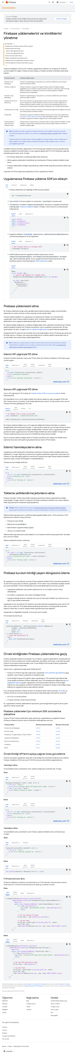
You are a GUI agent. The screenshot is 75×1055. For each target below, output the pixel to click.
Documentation (9, 8)
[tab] (7, 185)
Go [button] (30, 408)
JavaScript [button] (23, 185)
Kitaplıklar (5, 1009)
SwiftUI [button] (13, 214)
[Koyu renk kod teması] (67, 193)
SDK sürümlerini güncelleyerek (55, 673)
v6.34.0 (58, 728)
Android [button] (14, 185)
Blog (27, 1001)
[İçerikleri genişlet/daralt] (14, 44)
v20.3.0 (38, 728)
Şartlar (4, 1046)
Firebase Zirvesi (30, 1004)
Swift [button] (20, 214)
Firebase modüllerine (27, 207)
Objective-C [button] (29, 214)
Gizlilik (10, 1046)
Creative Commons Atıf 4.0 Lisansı (36, 984)
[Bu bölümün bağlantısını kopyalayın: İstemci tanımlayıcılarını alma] (43, 447)
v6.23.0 (58, 744)
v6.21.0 (58, 741)
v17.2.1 (38, 744)
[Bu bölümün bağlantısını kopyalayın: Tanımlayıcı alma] (19, 765)
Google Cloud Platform (8, 1036)
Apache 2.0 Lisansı (65, 984)
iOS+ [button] (6, 185)
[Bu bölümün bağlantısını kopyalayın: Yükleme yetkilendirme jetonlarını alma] (56, 493)
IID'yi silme (62, 691)
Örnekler (4, 1006)
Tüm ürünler (5, 1039)
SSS (52, 1012)
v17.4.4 (38, 734)
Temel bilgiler (25, 28)
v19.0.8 (38, 741)
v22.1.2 (38, 748)
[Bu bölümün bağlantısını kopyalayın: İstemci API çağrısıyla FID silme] (39, 354)
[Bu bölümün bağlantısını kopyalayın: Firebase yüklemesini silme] (40, 306)
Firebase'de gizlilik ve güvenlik (49, 133)
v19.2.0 (38, 731)
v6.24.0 (58, 731)
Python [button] (23, 408)
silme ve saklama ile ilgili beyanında (37, 329)
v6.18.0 (58, 734)
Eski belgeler (54, 1015)
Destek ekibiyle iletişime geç (59, 1001)
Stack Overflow (55, 1004)
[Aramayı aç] (49, 2)
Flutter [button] (32, 185)
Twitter (28, 1006)
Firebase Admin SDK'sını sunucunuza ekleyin (45, 393)
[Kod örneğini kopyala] (67, 217)
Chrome (4, 1030)
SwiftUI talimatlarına (41, 261)
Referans (4, 1004)
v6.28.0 (58, 748)
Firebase (6, 28)
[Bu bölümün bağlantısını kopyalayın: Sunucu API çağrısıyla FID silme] (39, 389)
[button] (25, 365)
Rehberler (5, 1001)
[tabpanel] (37, 243)
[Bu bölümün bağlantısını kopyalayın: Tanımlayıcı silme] (19, 828)
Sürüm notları (55, 1009)
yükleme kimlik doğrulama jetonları (32, 116)
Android (4, 1027)
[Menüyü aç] (3, 2)
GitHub (4, 1012)
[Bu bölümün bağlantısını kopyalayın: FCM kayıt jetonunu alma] (26, 879)
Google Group (55, 1006)
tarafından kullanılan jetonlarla (50, 508)
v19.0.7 (38, 738)
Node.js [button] (7, 408)
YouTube (28, 1009)
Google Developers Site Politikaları (33, 986)
